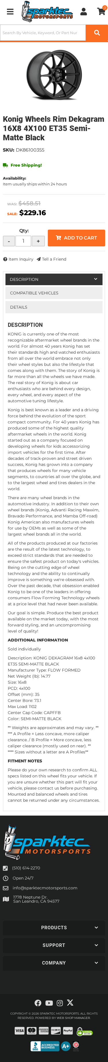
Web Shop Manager (73, 1018)
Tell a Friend (54, 259)
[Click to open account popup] (83, 11)
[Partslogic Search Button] (97, 33)
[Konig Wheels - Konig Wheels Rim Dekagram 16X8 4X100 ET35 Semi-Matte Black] (54, 75)
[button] (54, 33)
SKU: (8, 150)
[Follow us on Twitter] (70, 1002)
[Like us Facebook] (38, 1003)
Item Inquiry (21, 259)
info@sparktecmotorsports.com (45, 888)
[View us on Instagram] (60, 1003)
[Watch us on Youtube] (49, 1003)
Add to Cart (80, 238)
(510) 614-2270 (26, 868)
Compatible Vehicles (34, 293)
